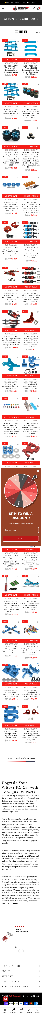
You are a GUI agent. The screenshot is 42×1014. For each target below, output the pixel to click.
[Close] (38, 471)
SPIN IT (21, 539)
